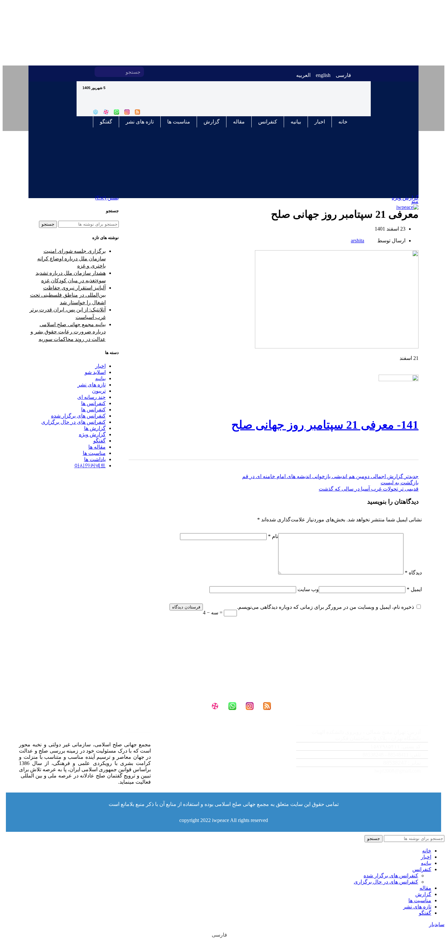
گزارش (212, 121)
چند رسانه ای (91, 397)
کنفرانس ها (93, 403)
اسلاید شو (95, 372)
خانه (343, 121)
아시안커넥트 (90, 465)
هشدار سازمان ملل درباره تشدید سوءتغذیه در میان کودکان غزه (71, 276)
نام (273, 536)
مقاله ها (97, 447)
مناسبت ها (178, 121)
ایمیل (414, 589)
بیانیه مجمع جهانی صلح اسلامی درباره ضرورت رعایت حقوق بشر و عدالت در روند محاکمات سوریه (68, 332)
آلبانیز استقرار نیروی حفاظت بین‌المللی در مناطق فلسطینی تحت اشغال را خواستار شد (68, 295)
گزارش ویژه (92, 434)
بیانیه (296, 121)
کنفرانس (267, 121)
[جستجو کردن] (100, 71)
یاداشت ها (95, 459)
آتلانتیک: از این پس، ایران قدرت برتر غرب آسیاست (67, 313)
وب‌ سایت (308, 589)
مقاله (239, 121)
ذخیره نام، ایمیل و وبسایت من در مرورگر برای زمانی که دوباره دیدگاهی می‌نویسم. (325, 607)
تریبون (99, 391)
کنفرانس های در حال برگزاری (73, 422)
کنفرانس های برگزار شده (78, 416)
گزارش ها (95, 428)
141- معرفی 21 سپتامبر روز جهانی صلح (325, 425)
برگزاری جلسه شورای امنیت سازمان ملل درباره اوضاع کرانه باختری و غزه (71, 258)
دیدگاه (413, 572)
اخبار (319, 121)
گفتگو (106, 121)
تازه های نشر (140, 121)
